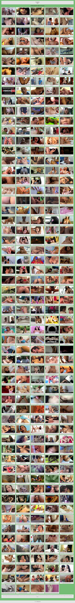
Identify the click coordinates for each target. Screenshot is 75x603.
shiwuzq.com (38, 601)
